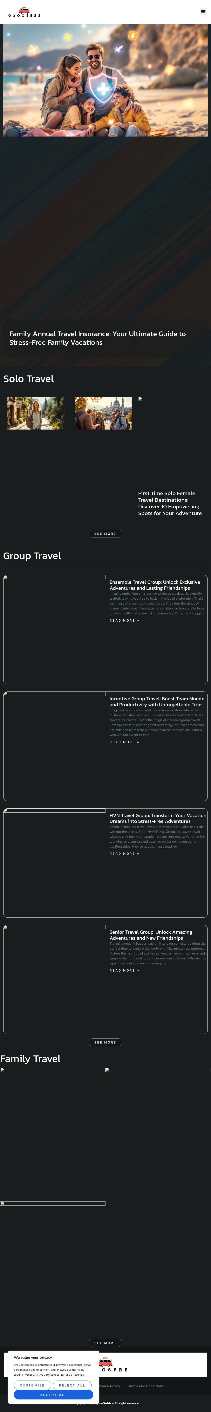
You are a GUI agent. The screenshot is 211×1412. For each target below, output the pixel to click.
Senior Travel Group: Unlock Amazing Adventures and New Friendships (151, 935)
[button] (203, 11)
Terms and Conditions (146, 1386)
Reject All (72, 1385)
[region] (53, 1377)
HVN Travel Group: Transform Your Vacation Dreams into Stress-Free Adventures (158, 818)
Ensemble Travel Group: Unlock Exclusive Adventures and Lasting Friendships (155, 585)
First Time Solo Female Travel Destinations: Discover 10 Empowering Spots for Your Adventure (170, 503)
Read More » (125, 620)
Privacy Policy (108, 1386)
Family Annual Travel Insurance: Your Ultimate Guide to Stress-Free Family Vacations (97, 338)
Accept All (53, 1394)
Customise (32, 1385)
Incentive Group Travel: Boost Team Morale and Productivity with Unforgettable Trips (157, 701)
